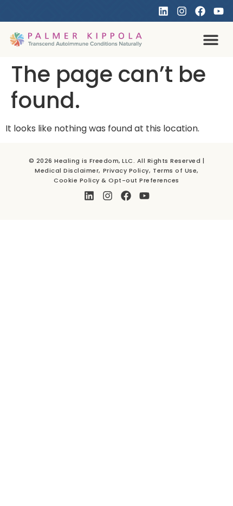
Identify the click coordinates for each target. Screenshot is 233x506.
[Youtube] (218, 11)
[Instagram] (182, 11)
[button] (211, 39)
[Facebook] (200, 11)
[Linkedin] (163, 11)
